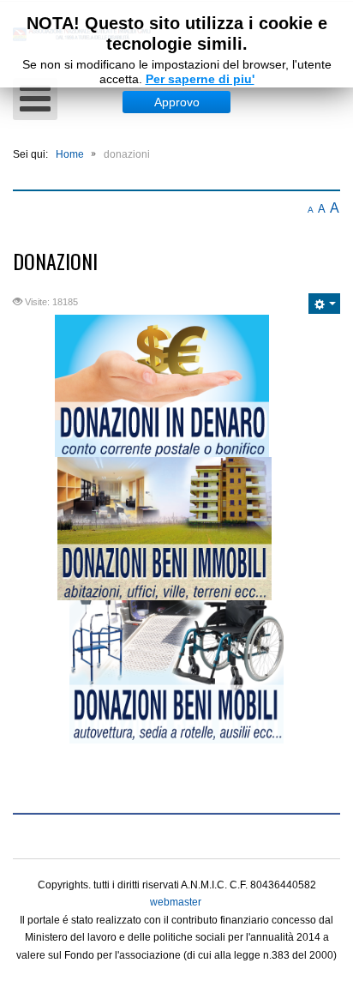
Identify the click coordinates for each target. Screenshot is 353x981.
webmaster (175, 902)
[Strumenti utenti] (324, 303)
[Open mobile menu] (35, 99)
